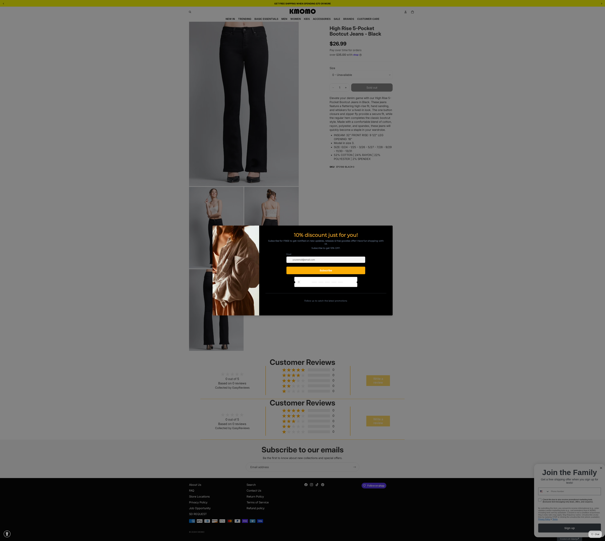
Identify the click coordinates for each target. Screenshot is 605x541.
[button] (7, 534)
